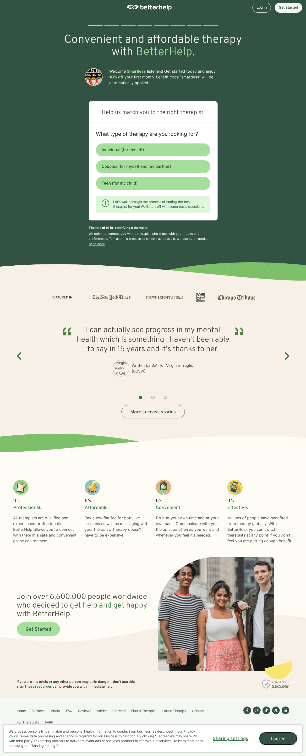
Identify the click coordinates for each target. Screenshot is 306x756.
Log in (262, 7)
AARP (49, 722)
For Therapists (28, 722)
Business (38, 711)
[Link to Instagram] (257, 710)
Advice (102, 711)
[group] (153, 356)
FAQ (69, 711)
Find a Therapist (144, 711)
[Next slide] (286, 356)
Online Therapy (174, 711)
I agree (278, 739)
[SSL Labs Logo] (275, 684)
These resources (38, 686)
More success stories (153, 412)
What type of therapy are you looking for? (147, 134)
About (55, 711)
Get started (288, 7)
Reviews (84, 711)
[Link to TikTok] (266, 710)
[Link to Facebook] (247, 710)
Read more (97, 244)
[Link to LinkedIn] (285, 710)
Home (21, 711)
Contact (198, 711)
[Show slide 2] (153, 397)
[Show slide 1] (140, 397)
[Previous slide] (19, 356)
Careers (119, 711)
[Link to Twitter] (276, 710)
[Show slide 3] (165, 397)
